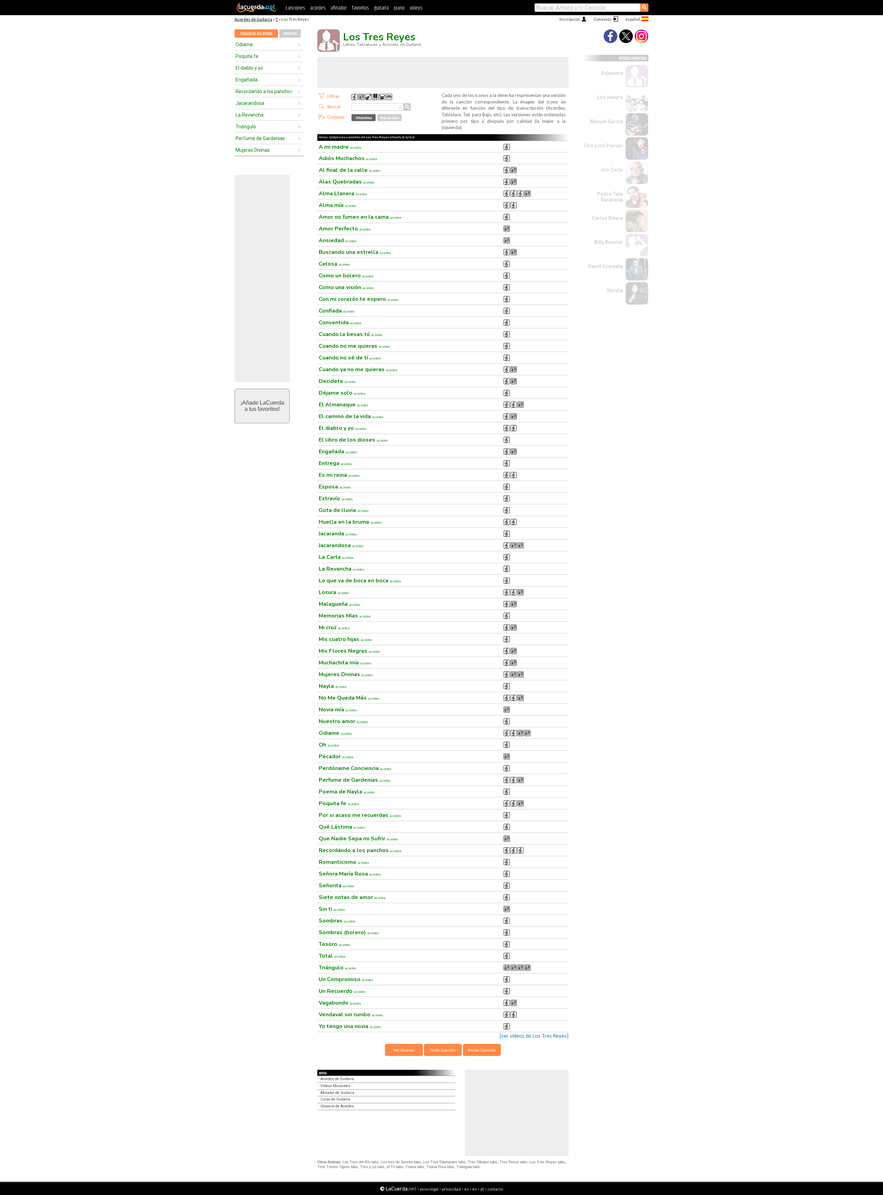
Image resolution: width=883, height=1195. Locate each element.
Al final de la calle (349, 170)
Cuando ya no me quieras (358, 369)
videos (416, 8)
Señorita (336, 885)
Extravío (336, 498)
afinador (338, 8)
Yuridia (615, 290)
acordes (317, 8)
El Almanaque (343, 404)
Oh (329, 745)
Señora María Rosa (350, 874)
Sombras (337, 921)
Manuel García (606, 121)
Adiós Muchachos (348, 158)
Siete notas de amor (352, 897)
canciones (295, 8)
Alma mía (337, 205)
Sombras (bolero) (349, 932)
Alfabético (364, 118)
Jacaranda (338, 533)
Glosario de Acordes (337, 1106)
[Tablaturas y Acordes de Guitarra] (257, 11)
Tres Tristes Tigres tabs (337, 1167)
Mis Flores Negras (349, 651)
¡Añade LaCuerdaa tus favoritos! (262, 406)
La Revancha (250, 115)
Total (332, 956)
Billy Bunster (608, 242)
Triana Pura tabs (440, 1167)
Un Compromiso (346, 979)
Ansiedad (338, 240)
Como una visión (346, 287)
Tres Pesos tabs (513, 1162)
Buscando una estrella (355, 252)
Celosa (334, 264)
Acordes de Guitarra (253, 19)
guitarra (381, 8)
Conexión (603, 19)
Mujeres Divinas (253, 150)
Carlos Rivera (607, 218)
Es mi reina (339, 475)
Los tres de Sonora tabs (401, 1162)
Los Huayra (610, 97)
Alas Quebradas (347, 182)
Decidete (337, 381)
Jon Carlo (612, 169)
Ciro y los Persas (603, 145)
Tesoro (334, 944)
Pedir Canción (443, 1050)
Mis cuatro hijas (345, 639)
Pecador (336, 756)
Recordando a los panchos (264, 91)
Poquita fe (247, 56)
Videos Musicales (335, 1086)
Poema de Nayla (347, 792)
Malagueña (339, 604)
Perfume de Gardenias (260, 138)
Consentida (340, 322)
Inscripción (569, 19)
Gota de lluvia (344, 510)
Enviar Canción (482, 1050)
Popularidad (389, 118)
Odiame (244, 44)
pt (482, 1189)
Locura (334, 592)
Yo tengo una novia (350, 1026)
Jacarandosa (250, 103)
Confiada (337, 311)
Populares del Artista (256, 33)
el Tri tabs (395, 1167)
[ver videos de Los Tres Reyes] (534, 1036)
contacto (495, 1189)
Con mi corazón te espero (359, 299)
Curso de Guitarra (335, 1099)
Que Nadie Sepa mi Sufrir (358, 838)
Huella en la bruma (350, 522)
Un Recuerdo (342, 991)
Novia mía (338, 709)
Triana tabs (414, 1167)
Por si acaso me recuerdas (360, 815)
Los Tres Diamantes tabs (444, 1162)
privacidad (451, 1189)
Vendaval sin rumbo (351, 1014)
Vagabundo (340, 1003)
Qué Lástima (342, 827)
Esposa (335, 487)
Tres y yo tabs (372, 1167)
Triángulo (246, 126)
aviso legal (429, 1189)
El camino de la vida (351, 416)
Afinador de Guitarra (337, 1092)
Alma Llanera (343, 193)
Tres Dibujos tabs (482, 1162)
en (474, 1189)
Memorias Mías (345, 616)
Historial (290, 33)
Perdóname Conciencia (355, 768)
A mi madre (340, 147)
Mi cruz (334, 627)
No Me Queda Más (349, 698)
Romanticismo (344, 862)
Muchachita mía (345, 662)
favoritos (360, 8)
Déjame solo (342, 393)
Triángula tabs (468, 1167)
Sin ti (332, 909)
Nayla (333, 686)
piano (399, 8)
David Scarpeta (605, 266)
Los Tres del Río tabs (361, 1162)
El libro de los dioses (353, 440)
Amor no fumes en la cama (360, 217)
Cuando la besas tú (351, 334)
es (466, 1189)
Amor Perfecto (345, 229)
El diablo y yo (249, 68)
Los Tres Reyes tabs (547, 1162)
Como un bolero (346, 275)
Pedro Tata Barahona (610, 197)
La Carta (336, 557)
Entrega (335, 463)
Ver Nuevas (404, 1050)
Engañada (247, 79)
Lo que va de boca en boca (360, 580)
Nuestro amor (343, 721)
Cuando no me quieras (354, 346)
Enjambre (612, 73)
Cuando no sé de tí (350, 358)
